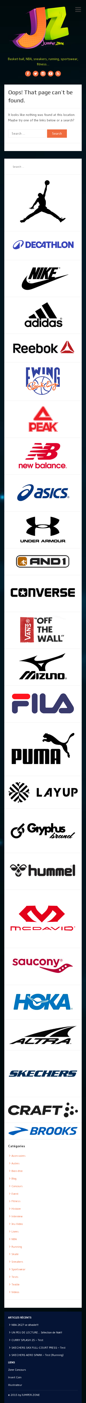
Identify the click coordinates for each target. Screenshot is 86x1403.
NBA (14, 1239)
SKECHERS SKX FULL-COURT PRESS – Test (38, 1347)
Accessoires (18, 1155)
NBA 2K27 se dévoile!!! (24, 1325)
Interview (16, 1216)
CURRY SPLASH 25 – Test (27, 1340)
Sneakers (17, 1261)
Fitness (16, 1201)
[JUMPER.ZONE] (43, 27)
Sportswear (18, 1269)
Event (14, 1193)
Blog (13, 1178)
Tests (14, 1277)
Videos (15, 1292)
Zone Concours (17, 1369)
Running (16, 1246)
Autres (15, 1163)
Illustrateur (15, 1385)
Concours (17, 1186)
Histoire (16, 1208)
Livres (15, 1231)
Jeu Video (17, 1224)
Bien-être (17, 1171)
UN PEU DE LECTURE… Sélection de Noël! (36, 1332)
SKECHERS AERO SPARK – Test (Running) (37, 1355)
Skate (15, 1254)
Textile (15, 1284)
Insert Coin (15, 1377)
